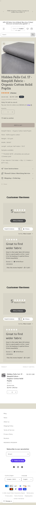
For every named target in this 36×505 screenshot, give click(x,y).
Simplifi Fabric (10, 493)
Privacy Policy (8, 434)
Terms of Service (9, 430)
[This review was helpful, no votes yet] (24, 268)
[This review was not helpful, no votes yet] (28, 268)
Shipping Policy (8, 426)
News (5, 417)
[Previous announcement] (3, 12)
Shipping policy (29, 495)
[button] (4, 29)
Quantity (3, 108)
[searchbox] (10, 228)
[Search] (33, 34)
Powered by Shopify (20, 493)
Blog (5, 413)
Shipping (3, 99)
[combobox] (25, 234)
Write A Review (18, 221)
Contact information (19, 498)
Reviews (6, 438)
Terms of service (18, 495)
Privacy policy (9, 495)
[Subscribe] (28, 454)
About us (6, 422)
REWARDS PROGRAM (10, 442)
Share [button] (5, 184)
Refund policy (30, 493)
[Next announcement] (33, 12)
